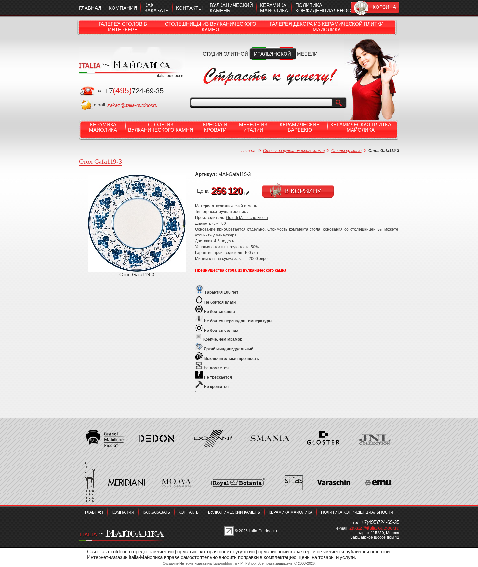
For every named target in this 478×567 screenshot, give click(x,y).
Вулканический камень (234, 512)
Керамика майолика (274, 7)
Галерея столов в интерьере (123, 26)
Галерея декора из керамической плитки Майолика (327, 26)
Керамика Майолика (103, 127)
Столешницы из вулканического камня (210, 26)
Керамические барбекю (300, 127)
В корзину (303, 191)
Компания (123, 8)
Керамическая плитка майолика (360, 127)
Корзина (384, 7)
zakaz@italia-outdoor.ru (132, 105)
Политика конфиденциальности (326, 7)
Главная (90, 8)
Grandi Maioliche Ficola (247, 217)
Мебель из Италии (253, 127)
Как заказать (156, 7)
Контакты (189, 8)
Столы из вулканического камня (160, 127)
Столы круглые (346, 150)
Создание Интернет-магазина (187, 563)
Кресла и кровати (215, 127)
